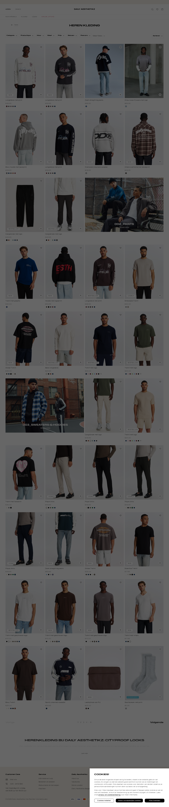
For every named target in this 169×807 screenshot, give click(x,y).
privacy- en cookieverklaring (109, 795)
